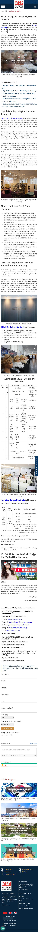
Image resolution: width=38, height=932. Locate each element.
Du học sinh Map (10, 874)
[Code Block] (17, 755)
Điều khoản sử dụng (24, 903)
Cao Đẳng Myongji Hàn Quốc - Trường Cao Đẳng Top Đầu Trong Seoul (18, 819)
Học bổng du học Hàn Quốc (13, 500)
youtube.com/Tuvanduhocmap (18, 625)
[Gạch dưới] (7, 755)
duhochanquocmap (13, 630)
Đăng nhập (33, 743)
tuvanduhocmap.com (15, 619)
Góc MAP (21, 896)
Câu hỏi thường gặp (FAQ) (26, 908)
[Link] (19, 755)
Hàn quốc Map (27, 869)
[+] (24, 755)
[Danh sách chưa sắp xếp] (13, 755)
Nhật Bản (7, 872)
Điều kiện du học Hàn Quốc (12, 327)
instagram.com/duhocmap (18, 628)
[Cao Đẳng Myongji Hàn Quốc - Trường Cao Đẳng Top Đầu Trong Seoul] (19, 817)
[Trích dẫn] (15, 755)
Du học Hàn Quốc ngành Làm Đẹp (12, 118)
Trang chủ (4, 11)
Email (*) (3, 701)
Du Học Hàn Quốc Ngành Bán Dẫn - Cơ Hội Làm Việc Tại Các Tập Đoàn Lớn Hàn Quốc (18, 799)
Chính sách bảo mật (24, 906)
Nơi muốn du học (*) (7, 708)
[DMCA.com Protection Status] (8, 919)
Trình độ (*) (4, 715)
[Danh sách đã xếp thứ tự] (11, 755)
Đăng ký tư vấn (7, 728)
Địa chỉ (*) (4, 688)
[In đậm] (3, 755)
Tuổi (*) (3, 681)
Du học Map (8, 869)
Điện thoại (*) (5, 694)
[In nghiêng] (5, 755)
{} (21, 755)
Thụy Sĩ (24, 872)
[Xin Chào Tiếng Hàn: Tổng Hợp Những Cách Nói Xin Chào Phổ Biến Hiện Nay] (19, 857)
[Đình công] (9, 755)
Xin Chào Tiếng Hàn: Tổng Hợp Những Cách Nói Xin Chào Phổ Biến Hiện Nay (18, 860)
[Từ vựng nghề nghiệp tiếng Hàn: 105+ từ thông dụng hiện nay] (19, 837)
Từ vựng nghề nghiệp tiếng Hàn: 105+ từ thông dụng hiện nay (18, 839)
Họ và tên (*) (4, 674)
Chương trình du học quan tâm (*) (11, 721)
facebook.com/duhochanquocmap (20, 622)
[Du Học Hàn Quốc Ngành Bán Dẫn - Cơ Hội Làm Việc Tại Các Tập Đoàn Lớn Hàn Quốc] (19, 796)
